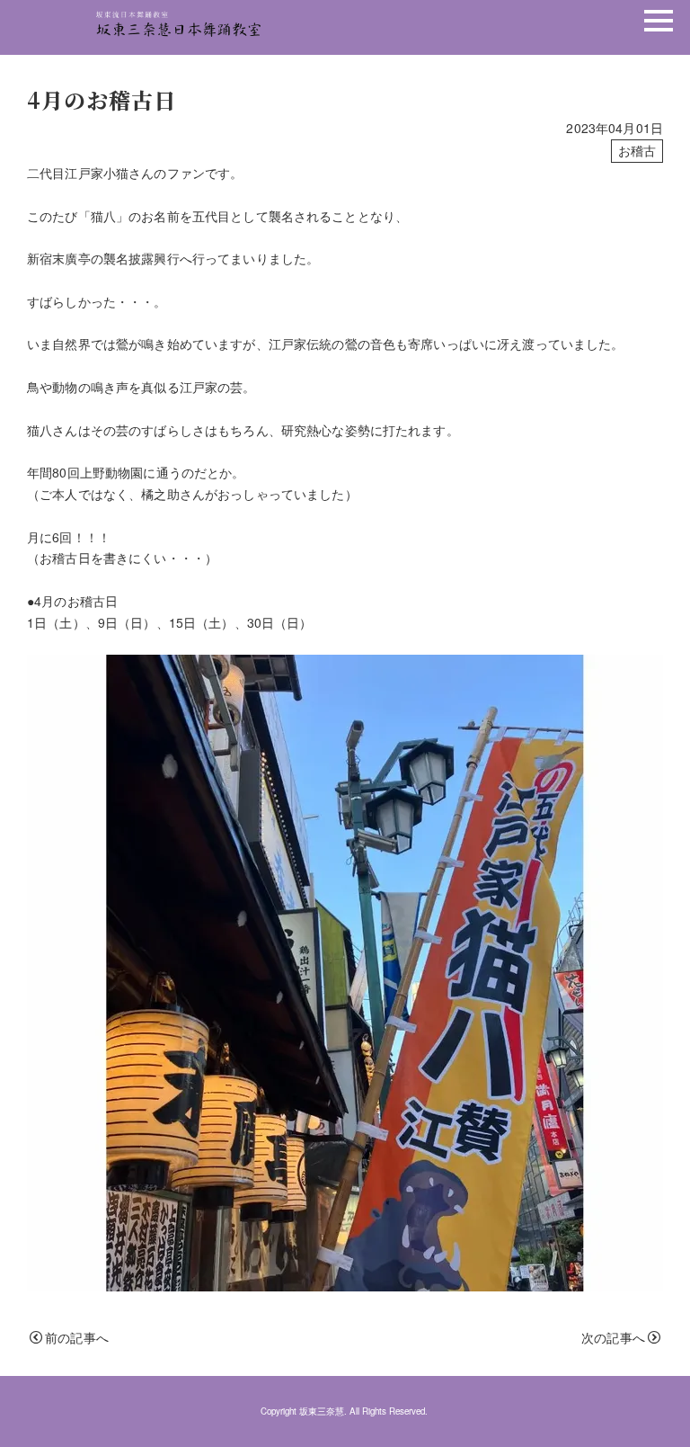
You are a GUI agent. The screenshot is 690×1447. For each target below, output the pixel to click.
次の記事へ (613, 1337)
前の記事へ (77, 1337)
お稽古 (637, 150)
